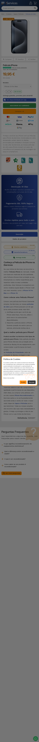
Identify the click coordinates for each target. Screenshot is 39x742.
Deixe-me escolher (8, 378)
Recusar (31, 382)
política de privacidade (29, 374)
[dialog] (19, 371)
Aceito (23, 382)
